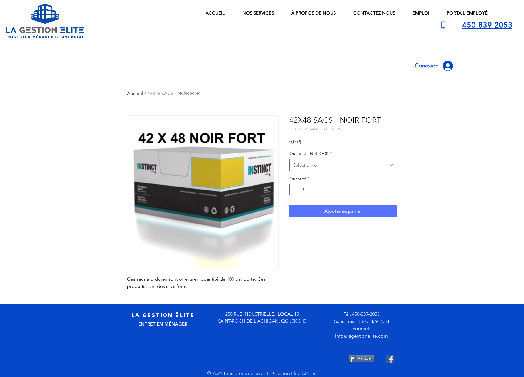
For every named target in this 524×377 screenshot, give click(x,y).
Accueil (135, 93)
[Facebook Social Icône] (390, 359)
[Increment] (312, 189)
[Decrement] (294, 189)
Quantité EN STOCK (310, 153)
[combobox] (343, 165)
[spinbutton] (303, 189)
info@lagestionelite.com (361, 336)
